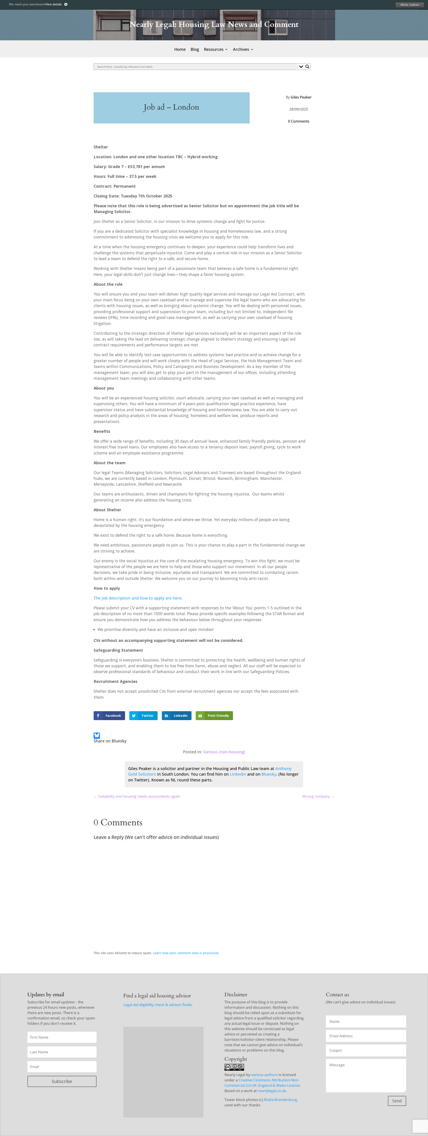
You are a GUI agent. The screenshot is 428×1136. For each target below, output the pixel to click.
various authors (264, 1074)
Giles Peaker (301, 97)
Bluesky (268, 774)
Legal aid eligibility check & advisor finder (158, 1004)
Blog (195, 50)
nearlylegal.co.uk (272, 1090)
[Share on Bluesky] (96, 736)
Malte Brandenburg (280, 1099)
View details (53, 4)
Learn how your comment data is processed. (186, 953)
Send (397, 1100)
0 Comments (298, 121)
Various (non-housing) (224, 751)
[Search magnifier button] (307, 67)
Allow (410, 4)
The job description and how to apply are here (137, 598)
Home (180, 50)
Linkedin (238, 774)
